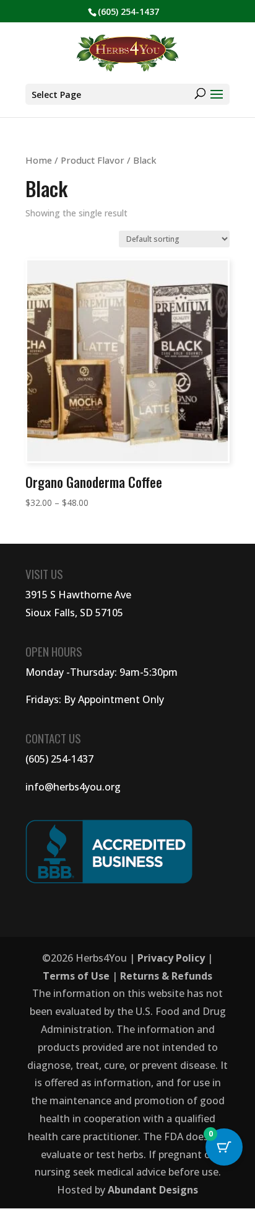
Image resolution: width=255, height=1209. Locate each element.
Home (38, 160)
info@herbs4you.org (73, 787)
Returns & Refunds (166, 976)
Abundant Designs (153, 1190)
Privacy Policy (171, 958)
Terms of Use (76, 976)
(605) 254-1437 (59, 759)
